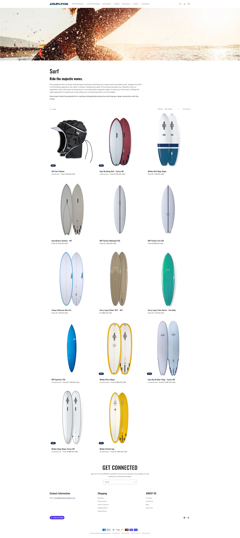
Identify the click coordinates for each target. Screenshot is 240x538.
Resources (149, 508)
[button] (78, 4)
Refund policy (116, 533)
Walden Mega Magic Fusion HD (63, 449)
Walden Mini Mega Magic (157, 171)
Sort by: (160, 109)
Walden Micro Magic (107, 379)
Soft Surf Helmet (58, 171)
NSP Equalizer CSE (58, 379)
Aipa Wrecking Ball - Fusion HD (112, 171)
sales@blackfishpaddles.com (64, 498)
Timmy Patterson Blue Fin (61, 310)
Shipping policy (146, 533)
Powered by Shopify (105, 533)
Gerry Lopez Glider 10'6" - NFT (111, 310)
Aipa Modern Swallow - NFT (62, 241)
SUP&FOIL (97, 533)
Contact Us (149, 501)
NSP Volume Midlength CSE (110, 241)
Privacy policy (125, 533)
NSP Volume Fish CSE (156, 241)
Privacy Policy (102, 501)
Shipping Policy (103, 508)
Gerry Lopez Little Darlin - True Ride (162, 310)
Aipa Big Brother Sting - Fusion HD (161, 379)
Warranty (101, 498)
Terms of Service (103, 504)
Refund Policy (102, 511)
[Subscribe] (135, 482)
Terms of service (135, 533)
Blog (147, 504)
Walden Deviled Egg (107, 449)
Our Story (149, 498)
